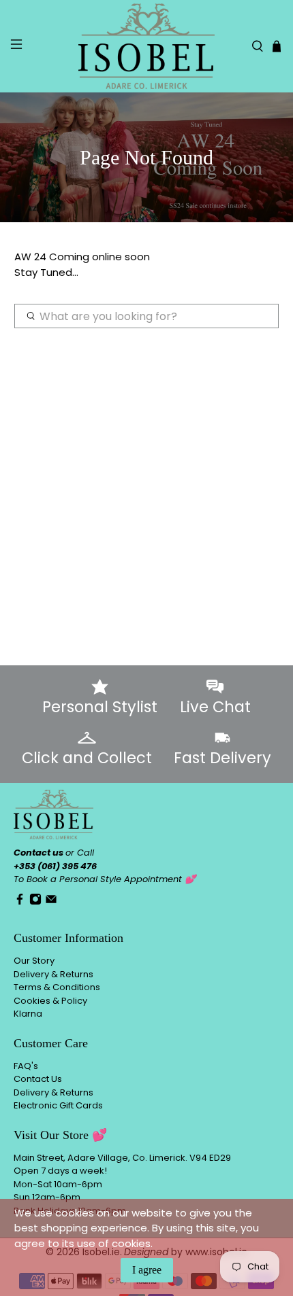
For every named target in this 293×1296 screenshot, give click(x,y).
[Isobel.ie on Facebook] (20, 902)
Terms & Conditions (57, 987)
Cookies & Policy (50, 1000)
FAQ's (26, 1065)
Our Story (34, 960)
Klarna (28, 1013)
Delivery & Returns (53, 974)
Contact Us (38, 1078)
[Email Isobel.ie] (51, 902)
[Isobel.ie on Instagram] (35, 902)
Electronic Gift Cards (58, 1105)
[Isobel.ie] (147, 46)
